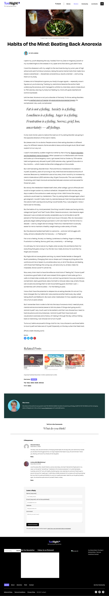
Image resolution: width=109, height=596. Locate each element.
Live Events (94, 4)
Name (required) (31, 493)
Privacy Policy (31, 592)
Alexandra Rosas (35, 445)
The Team (100, 550)
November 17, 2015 (35, 446)
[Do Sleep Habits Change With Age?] (54, 359)
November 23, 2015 (35, 464)
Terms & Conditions (20, 592)
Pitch (25, 585)
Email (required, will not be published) (37, 499)
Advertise (19, 585)
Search (59, 4)
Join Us (7, 585)
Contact (96, 554)
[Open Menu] (102, 3)
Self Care (41, 382)
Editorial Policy (92, 552)
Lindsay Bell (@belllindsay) (37, 462)
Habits (32, 382)
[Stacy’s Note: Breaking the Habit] (33, 359)
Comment (29, 511)
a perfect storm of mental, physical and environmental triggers (52, 100)
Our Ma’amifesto (92, 550)
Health (36, 382)
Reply (32, 456)
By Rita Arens (33, 53)
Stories (68, 4)
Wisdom (76, 4)
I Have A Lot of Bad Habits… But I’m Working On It (74, 367)
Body (28, 382)
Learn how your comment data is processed (59, 528)
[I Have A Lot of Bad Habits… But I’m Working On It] (75, 359)
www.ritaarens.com (47, 408)
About (13, 585)
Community (85, 4)
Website (28, 505)
